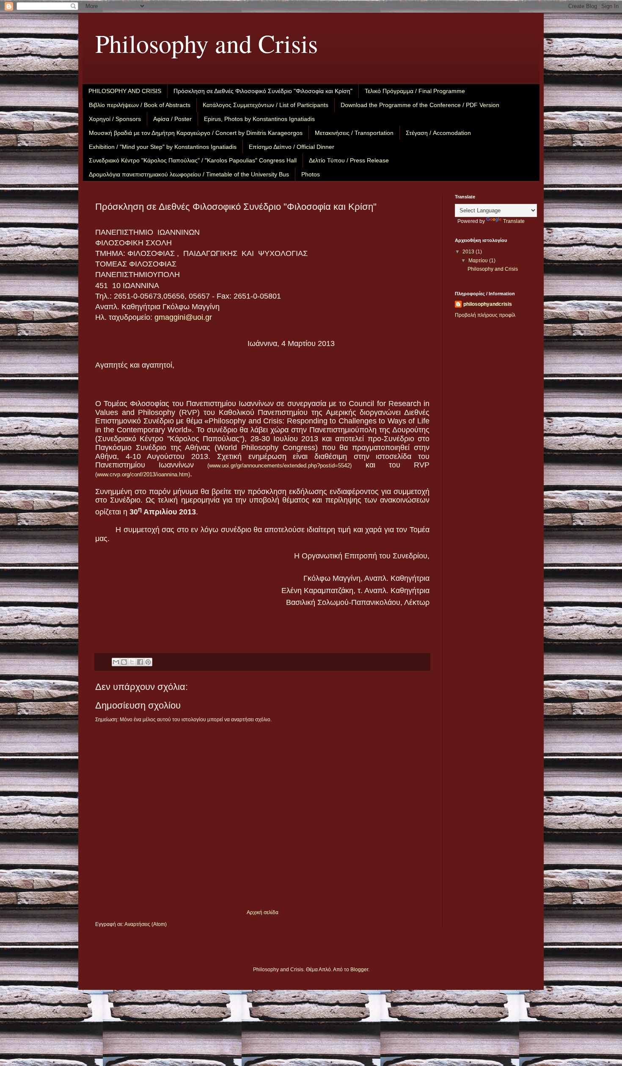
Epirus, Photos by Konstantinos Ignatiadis (259, 118)
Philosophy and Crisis (206, 43)
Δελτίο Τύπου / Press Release (349, 160)
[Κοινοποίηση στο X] (132, 662)
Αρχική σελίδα (262, 912)
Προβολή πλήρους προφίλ (485, 315)
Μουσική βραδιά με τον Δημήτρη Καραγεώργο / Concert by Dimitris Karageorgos (196, 132)
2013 (469, 252)
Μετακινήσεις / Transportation (354, 132)
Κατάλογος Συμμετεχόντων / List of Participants (265, 105)
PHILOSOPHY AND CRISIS (124, 91)
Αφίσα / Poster (172, 118)
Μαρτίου (478, 261)
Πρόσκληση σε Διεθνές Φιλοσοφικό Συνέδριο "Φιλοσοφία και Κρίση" (262, 91)
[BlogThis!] (124, 662)
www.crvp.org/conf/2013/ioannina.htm (142, 474)
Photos (310, 174)
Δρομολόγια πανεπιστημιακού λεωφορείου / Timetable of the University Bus (189, 174)
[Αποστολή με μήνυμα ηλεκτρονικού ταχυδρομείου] (116, 662)
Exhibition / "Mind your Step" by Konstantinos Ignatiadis (163, 146)
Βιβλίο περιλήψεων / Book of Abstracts (139, 105)
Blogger (359, 970)
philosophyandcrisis (487, 304)
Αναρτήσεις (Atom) (145, 924)
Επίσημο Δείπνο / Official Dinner (291, 146)
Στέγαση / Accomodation (438, 132)
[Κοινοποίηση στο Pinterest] (148, 662)
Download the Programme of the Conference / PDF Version (420, 105)
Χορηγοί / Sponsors (115, 118)
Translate (514, 221)
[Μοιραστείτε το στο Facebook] (140, 662)
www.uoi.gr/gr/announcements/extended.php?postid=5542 (279, 465)
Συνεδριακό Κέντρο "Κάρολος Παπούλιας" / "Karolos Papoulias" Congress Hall (193, 160)
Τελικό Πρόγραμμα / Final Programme (415, 91)
